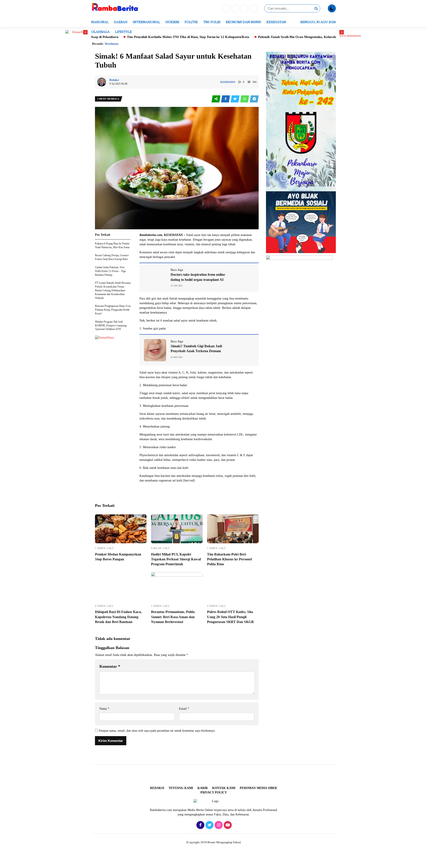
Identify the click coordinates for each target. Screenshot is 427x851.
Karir (202, 788)
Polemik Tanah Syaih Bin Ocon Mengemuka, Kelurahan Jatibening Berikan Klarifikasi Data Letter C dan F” (300, 37)
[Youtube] (253, 8)
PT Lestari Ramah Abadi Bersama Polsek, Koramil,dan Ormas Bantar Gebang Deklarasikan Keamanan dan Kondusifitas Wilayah (113, 290)
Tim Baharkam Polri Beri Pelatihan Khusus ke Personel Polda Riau (229, 559)
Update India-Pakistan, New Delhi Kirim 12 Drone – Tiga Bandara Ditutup (110, 271)
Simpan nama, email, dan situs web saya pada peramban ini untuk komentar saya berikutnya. (157, 730)
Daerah (120, 22)
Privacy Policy (213, 792)
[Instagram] (243, 8)
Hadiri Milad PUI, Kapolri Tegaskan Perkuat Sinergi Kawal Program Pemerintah (176, 559)
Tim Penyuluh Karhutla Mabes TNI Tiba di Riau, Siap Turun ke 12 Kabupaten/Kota (151, 37)
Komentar (109, 666)
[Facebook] (225, 8)
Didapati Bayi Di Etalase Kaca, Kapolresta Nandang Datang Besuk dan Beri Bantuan (118, 617)
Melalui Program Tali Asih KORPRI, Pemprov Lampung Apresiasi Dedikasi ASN (111, 325)
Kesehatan (276, 22)
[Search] (316, 8)
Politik (191, 22)
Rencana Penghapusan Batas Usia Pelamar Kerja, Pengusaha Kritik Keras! (113, 309)
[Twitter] (234, 8)
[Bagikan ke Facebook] (226, 99)
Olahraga (100, 32)
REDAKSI (157, 788)
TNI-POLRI (211, 22)
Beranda (97, 43)
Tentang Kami (181, 788)
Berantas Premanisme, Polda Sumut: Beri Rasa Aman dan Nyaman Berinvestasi (173, 617)
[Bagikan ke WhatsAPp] (245, 99)
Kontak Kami (223, 788)
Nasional (100, 22)
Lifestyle (123, 32)
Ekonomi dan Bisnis (243, 22)
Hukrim (172, 22)
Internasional (146, 22)
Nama (104, 708)
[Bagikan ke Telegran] (254, 99)
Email (184, 708)
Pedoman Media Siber (258, 788)
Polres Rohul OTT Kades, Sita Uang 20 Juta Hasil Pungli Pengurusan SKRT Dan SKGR (230, 617)
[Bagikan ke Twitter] (235, 99)
